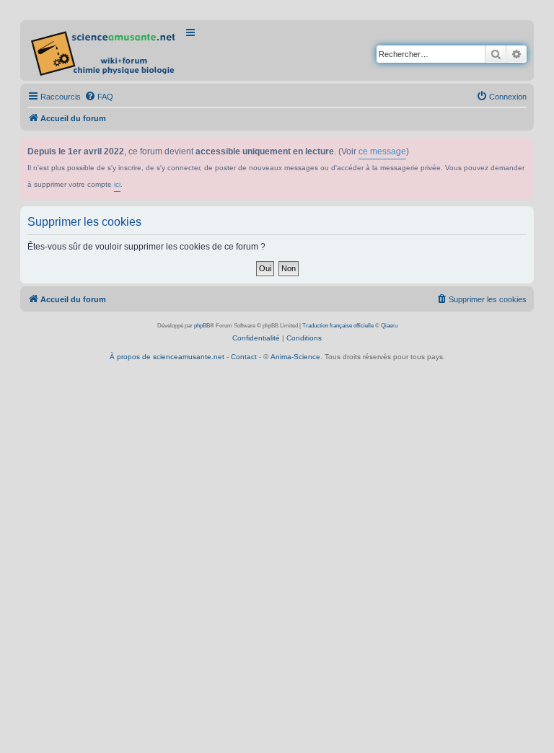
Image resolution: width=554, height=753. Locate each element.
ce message (382, 151)
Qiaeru (389, 325)
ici (117, 184)
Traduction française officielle (338, 325)
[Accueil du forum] (104, 50)
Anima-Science (295, 357)
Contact (244, 357)
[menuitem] (98, 96)
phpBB (202, 325)
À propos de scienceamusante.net (167, 357)
